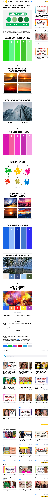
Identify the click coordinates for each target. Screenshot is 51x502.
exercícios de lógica (19, 339)
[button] (7, 343)
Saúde (4, 460)
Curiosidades (36, 17)
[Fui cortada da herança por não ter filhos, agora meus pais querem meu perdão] (9, 470)
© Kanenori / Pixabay (24, 219)
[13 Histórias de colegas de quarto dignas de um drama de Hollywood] (41, 23)
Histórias (36, 389)
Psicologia (4, 493)
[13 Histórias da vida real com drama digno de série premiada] (25, 413)
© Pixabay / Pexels (16, 94)
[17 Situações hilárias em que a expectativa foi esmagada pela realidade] (25, 435)
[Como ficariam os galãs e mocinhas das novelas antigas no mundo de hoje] (25, 365)
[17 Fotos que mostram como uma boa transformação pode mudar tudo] (41, 398)
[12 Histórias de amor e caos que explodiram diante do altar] (41, 470)
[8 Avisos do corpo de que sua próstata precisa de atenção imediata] (9, 451)
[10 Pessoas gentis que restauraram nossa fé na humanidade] (41, 9)
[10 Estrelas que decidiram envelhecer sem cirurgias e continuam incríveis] (41, 413)
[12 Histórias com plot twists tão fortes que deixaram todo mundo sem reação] (41, 435)
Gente (35, 46)
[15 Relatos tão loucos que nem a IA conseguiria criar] (41, 51)
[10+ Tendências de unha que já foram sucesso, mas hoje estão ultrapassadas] (25, 380)
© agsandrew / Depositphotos (17, 312)
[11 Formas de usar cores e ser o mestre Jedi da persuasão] (9, 485)
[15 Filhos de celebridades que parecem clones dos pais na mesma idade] (41, 365)
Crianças (4, 374)
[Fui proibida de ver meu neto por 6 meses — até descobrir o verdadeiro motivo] (9, 398)
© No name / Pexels (25, 94)
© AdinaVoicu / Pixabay (11, 219)
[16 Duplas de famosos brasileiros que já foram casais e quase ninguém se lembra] (25, 451)
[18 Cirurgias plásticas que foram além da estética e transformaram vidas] (9, 413)
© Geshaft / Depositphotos (17, 187)
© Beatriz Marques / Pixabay (11, 94)
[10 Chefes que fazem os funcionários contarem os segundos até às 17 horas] (41, 380)
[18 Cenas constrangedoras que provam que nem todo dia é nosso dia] (25, 470)
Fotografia (20, 479)
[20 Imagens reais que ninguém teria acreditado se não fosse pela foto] (41, 37)
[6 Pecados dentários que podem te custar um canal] (25, 485)
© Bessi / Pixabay (20, 219)
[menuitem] (17, 1)
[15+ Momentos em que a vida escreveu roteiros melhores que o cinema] (41, 451)
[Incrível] (8, 1)
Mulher (20, 389)
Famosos (20, 374)
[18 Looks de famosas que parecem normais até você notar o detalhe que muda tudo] (25, 398)
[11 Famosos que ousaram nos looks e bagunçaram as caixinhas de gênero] (41, 485)
